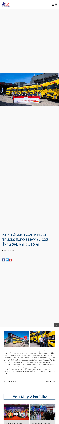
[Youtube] (10, 260)
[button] (56, 4)
